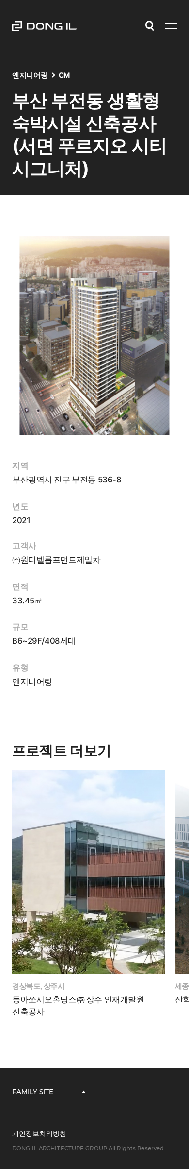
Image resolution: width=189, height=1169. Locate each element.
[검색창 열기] (150, 26)
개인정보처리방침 (39, 1133)
